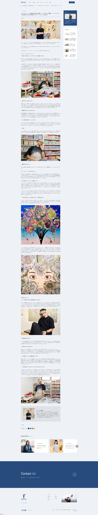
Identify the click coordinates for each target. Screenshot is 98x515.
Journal (38, 2)
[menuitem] (50, 2)
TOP (21, 5)
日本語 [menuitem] (1, 513)
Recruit (47, 2)
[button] (76, 446)
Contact (72, 2)
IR (43, 2)
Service (30, 2)
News (41, 2)
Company (49, 496)
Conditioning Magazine (31, 5)
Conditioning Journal (25, 5)
